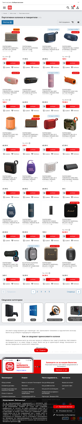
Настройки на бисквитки (65, 415)
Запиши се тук (61, 370)
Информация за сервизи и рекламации (50, 392)
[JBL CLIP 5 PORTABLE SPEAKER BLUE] (11, 209)
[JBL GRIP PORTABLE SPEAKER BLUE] (31, 209)
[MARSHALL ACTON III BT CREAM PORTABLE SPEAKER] (11, 36)
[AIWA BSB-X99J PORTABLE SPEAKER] (70, 166)
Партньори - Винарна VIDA (50, 396)
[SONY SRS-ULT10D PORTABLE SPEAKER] (70, 79)
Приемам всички (65, 407)
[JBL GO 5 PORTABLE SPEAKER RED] (51, 123)
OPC (63, 388)
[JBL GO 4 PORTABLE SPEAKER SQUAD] (70, 123)
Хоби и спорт (13, 13)
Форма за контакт (67, 382)
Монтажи (25, 385)
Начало (5, 13)
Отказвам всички (65, 411)
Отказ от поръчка (7, 393)
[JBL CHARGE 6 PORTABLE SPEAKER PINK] (11, 79)
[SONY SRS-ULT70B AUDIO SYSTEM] (11, 253)
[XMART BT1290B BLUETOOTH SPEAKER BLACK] (31, 79)
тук (19, 421)
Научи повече (21, 370)
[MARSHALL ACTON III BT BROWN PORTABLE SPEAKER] (31, 123)
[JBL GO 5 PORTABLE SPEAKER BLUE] (51, 36)
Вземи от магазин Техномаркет (31, 382)
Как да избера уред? (48, 382)
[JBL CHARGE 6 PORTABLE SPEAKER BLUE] (70, 36)
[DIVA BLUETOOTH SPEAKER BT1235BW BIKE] (31, 253)
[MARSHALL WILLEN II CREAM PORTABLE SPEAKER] (51, 253)
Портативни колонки (24, 13)
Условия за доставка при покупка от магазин (9, 389)
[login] (78, 8)
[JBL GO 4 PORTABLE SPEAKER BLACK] (11, 166)
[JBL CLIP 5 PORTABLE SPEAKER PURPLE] (31, 166)
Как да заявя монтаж (48, 385)
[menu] (4, 8)
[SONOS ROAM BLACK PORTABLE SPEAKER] (51, 209)
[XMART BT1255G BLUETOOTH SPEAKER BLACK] (70, 253)
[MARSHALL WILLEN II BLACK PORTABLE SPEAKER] (70, 209)
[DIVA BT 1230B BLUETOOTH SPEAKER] (31, 36)
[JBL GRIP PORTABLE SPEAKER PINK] (51, 79)
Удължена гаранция (28, 388)
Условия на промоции (8, 396)
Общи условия (6, 382)
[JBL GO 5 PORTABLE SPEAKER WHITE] (51, 166)
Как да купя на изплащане (50, 388)
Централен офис (67, 385)
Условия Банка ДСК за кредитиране (28, 397)
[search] (68, 8)
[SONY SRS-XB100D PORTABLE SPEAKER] (11, 123)
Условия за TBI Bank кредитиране (28, 392)
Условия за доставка (8, 385)
